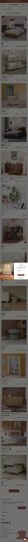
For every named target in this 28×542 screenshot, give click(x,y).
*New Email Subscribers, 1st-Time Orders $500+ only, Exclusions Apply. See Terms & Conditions (21, 278)
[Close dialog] (27, 263)
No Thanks (21, 276)
